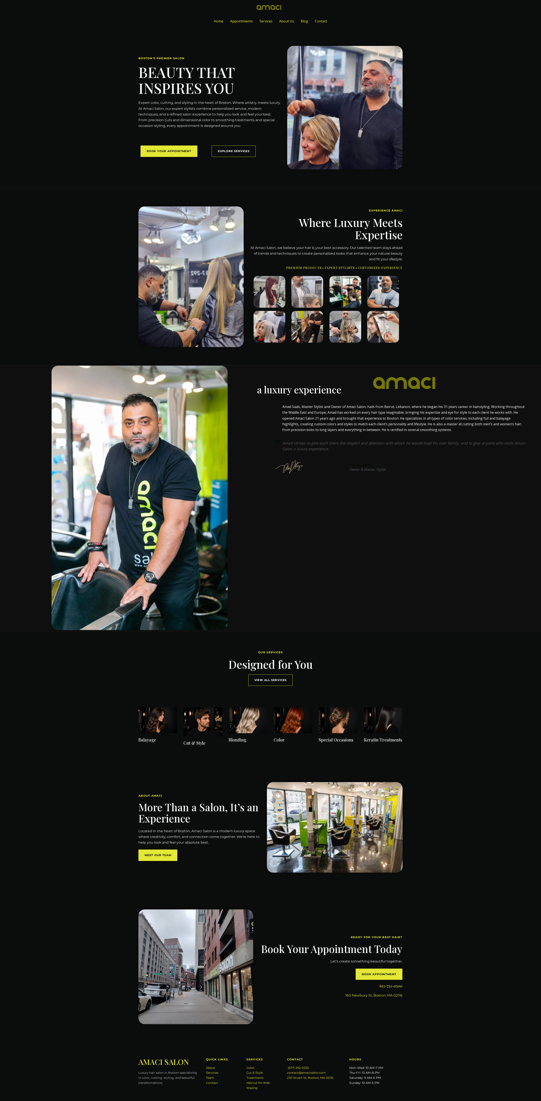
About (210, 1068)
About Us (286, 21)
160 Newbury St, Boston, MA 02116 (373, 995)
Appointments (241, 21)
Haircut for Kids (258, 1083)
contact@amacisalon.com (306, 1073)
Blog (304, 21)
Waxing (252, 1088)
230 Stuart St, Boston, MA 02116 (310, 1078)
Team (210, 1078)
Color (250, 1068)
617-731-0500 (391, 985)
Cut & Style (254, 1073)
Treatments (255, 1078)
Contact (321, 21)
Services (266, 21)
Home (218, 21)
